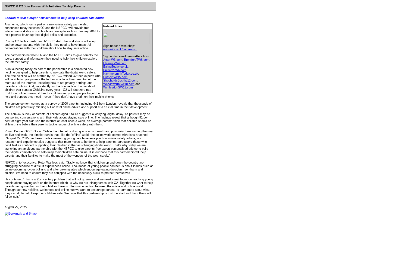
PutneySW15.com (115, 77)
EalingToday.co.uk (115, 66)
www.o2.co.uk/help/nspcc (120, 49)
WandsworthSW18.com (118, 84)
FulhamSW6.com (114, 70)
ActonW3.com (112, 59)
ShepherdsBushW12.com (120, 80)
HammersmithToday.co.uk (120, 73)
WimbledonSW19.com (118, 87)
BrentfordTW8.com (136, 59)
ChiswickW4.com (114, 63)
